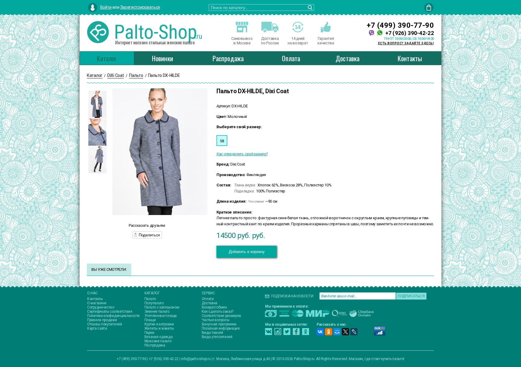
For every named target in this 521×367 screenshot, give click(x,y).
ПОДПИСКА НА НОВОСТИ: (292, 296)
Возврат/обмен (214, 307)
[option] (97, 104)
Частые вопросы (215, 320)
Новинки (162, 58)
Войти (106, 7)
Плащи (150, 320)
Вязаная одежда (158, 337)
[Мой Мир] (337, 331)
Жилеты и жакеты (159, 328)
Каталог (107, 58)
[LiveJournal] (354, 331)
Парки (149, 333)
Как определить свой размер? (242, 154)
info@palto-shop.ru (196, 359)
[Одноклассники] (328, 331)
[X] (345, 331)
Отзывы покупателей (104, 324)
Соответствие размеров (221, 316)
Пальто (150, 299)
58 (222, 141)
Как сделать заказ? (218, 311)
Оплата (291, 58)
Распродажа (228, 58)
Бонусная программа (219, 324)
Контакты (410, 58)
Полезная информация (221, 328)
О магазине (96, 303)
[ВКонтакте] (320, 331)
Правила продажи (102, 320)
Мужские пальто (158, 341)
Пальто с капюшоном (161, 307)
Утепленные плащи (160, 316)
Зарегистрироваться (140, 7)
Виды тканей (212, 333)
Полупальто (154, 303)
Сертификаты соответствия (109, 311)
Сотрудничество (100, 307)
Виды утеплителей (217, 337)
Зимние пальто (156, 311)
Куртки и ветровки (159, 324)
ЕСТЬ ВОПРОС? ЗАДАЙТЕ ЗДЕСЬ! (406, 43)
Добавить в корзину (247, 251)
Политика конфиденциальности (113, 316)
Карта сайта (97, 328)
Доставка (348, 58)
